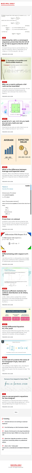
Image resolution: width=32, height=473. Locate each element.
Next (16, 412)
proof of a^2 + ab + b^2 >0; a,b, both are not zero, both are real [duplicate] (15, 123)
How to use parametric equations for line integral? (15, 397)
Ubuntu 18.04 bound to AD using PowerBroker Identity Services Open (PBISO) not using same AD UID (16, 432)
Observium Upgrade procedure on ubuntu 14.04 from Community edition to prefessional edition (14, 440)
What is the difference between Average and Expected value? (14, 170)
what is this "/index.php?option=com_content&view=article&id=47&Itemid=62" (15, 447)
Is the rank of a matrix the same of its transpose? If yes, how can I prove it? (15, 361)
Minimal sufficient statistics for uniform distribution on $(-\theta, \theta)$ (15, 293)
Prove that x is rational (11, 219)
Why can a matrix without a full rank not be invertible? (14, 85)
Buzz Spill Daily (8, 4)
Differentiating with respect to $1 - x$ (15, 255)
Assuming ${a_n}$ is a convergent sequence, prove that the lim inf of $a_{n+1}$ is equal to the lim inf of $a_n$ (15, 43)
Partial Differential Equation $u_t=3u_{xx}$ (13, 327)
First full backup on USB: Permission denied (16, 427)
